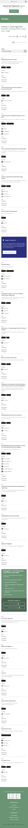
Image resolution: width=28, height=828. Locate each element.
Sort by (2, 49)
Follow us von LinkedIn (13, 603)
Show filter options (12, 36)
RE (14, 1)
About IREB (14, 805)
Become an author (14, 819)
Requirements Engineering (14, 6)
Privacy (13, 824)
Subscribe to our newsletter (13, 607)
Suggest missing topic (9, 252)
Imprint (9, 824)
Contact (14, 809)
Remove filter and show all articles (20, 42)
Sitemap (4, 824)
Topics (15, 11)
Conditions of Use (20, 824)
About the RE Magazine (14, 807)
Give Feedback (14, 815)
